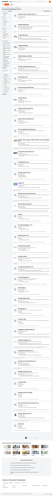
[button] (2, 18)
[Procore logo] (5, 1)
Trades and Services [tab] (17, 482)
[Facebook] (45, 494)
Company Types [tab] (5, 482)
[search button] (50, 2)
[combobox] (44, 2)
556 (35, 437)
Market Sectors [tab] (11, 482)
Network (11, 1)
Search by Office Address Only (5, 14)
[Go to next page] (37, 438)
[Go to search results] (10, 72)
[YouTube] (50, 494)
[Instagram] (48, 494)
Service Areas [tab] (23, 482)
